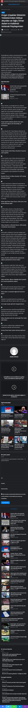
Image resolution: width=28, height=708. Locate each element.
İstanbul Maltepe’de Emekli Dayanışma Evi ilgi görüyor (17, 580)
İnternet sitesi (4, 488)
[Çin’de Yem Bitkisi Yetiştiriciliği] (5, 638)
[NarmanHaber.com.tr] (14, 4)
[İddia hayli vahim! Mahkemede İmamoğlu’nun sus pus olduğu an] (21, 423)
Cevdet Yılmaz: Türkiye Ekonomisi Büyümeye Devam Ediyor (17, 555)
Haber (9, 9)
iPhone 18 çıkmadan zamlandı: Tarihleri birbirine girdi (18, 600)
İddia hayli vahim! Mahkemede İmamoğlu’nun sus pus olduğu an (20, 430)
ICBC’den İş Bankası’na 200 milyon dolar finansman (17, 612)
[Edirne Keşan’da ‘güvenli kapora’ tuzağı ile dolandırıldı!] (7, 439)
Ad (2, 478)
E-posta (3, 483)
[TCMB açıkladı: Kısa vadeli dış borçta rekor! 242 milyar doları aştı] (5, 522)
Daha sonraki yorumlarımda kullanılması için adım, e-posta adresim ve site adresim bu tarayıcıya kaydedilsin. (13, 496)
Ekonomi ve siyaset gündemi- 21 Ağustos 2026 (18, 541)
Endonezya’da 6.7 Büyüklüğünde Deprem (7, 415)
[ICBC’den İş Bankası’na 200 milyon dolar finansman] (5, 614)
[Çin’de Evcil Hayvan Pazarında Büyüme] (5, 96)
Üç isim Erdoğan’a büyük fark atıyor (19, 415)
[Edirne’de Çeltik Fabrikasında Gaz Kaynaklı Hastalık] (7, 423)
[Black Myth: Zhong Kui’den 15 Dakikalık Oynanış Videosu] (5, 626)
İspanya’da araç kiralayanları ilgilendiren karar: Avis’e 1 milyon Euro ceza (12, 619)
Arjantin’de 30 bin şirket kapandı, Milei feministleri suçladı (17, 529)
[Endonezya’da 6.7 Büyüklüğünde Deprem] (7, 409)
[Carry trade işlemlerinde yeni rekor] (5, 607)
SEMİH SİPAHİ (6, 29)
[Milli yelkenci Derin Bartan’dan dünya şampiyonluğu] (21, 439)
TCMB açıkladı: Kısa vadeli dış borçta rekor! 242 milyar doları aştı (18, 522)
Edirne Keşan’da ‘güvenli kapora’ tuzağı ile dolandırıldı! (7, 446)
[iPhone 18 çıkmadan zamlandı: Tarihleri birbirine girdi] (5, 601)
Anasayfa (4, 9)
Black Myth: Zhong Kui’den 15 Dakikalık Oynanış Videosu (17, 624)
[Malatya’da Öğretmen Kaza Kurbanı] (5, 632)
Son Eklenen (14, 509)
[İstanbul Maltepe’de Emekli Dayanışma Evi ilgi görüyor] (5, 582)
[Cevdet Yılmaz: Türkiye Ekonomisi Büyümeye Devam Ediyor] (5, 555)
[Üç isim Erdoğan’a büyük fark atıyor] (21, 409)
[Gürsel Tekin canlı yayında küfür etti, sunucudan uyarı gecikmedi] (5, 87)
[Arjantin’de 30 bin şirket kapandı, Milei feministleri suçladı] (5, 529)
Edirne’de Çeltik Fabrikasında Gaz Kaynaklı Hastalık (5, 429)
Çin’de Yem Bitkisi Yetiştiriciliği (18, 637)
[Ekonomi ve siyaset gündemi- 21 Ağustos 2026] (5, 542)
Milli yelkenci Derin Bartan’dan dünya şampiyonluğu (19, 446)
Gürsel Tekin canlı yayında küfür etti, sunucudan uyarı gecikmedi (18, 87)
